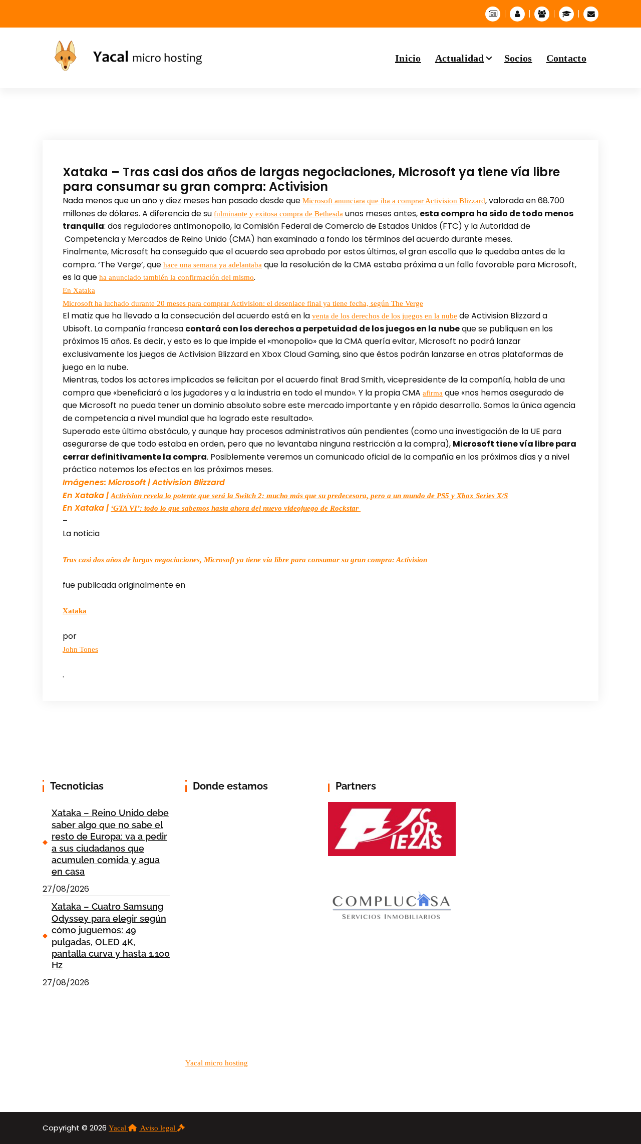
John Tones (80, 649)
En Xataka (79, 290)
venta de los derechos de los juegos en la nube (384, 316)
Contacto (566, 58)
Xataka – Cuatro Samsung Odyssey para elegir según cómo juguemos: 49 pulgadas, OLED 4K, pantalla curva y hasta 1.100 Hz (111, 935)
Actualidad (459, 58)
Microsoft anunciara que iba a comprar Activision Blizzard (393, 201)
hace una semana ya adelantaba (212, 265)
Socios (518, 58)
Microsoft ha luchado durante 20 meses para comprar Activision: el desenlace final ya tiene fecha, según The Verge (243, 303)
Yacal (118, 1128)
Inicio (408, 58)
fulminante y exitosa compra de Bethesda (278, 214)
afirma (433, 393)
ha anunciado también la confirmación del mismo (176, 277)
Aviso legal (158, 1128)
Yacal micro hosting (216, 1063)
